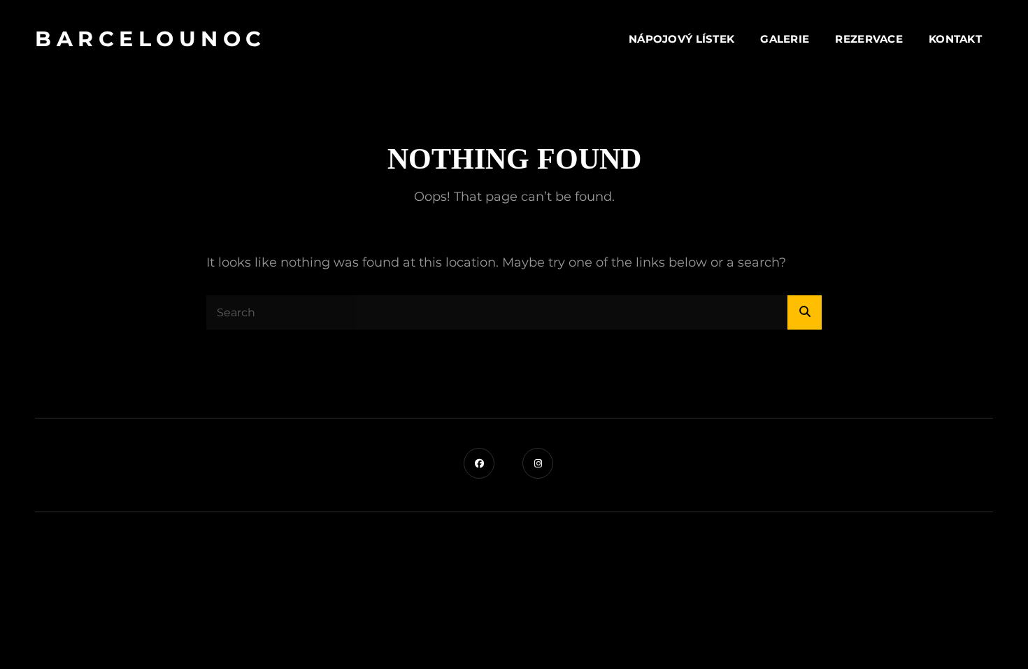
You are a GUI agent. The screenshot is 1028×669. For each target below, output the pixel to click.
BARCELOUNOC (150, 39)
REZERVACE (869, 39)
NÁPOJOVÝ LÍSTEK (681, 39)
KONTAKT (955, 39)
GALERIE (784, 39)
